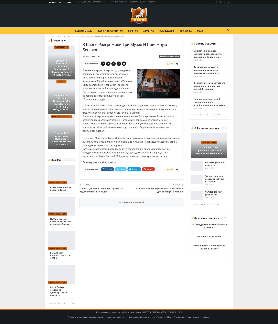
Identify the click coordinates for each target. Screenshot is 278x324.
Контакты (152, 2)
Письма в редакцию (119, 2)
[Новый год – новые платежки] (197, 166)
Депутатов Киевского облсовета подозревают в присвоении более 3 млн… (207, 54)
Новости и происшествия (110, 31)
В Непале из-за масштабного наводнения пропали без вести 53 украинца (209, 86)
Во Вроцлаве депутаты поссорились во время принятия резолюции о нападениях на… (61, 102)
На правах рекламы (138, 2)
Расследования (167, 31)
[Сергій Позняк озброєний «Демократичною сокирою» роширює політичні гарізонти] (61, 274)
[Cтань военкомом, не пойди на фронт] (61, 174)
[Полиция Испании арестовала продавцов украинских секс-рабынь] (209, 145)
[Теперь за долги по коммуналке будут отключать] (197, 179)
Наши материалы (83, 31)
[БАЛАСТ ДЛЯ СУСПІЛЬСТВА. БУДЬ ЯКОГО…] (61, 240)
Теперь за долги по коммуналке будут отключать (214, 179)
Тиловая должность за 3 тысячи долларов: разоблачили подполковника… (209, 102)
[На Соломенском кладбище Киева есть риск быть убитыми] (61, 206)
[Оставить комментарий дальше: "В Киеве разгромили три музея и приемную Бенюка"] (177, 63)
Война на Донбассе (82, 2)
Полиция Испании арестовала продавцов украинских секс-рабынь (209, 150)
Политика (133, 31)
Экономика (186, 31)
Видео (200, 31)
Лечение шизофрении (209, 236)
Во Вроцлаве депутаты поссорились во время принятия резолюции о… (206, 70)
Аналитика (148, 31)
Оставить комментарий (132, 202)
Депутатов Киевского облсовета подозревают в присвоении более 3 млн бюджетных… (61, 68)
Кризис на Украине (100, 2)
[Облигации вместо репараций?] (197, 195)
